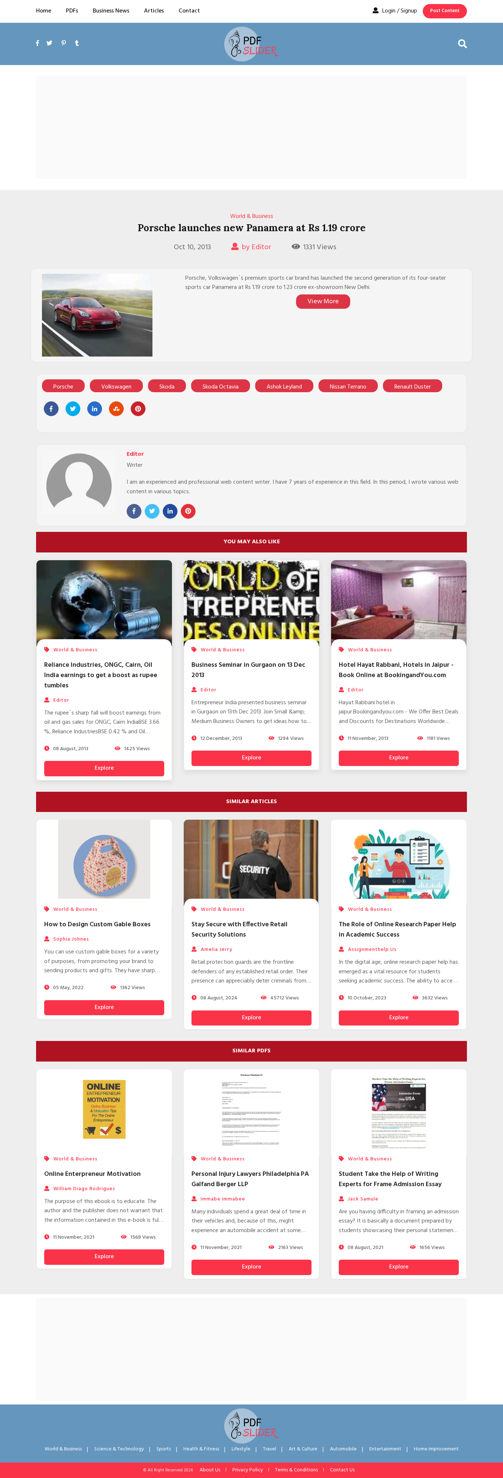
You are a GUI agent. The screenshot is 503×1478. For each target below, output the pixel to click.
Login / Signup (399, 11)
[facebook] (39, 52)
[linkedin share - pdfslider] (94, 408)
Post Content (445, 11)
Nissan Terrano (348, 387)
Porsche (63, 387)
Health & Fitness (201, 1449)
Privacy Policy (247, 1470)
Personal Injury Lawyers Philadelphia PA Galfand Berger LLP (250, 1179)
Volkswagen (116, 387)
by (256, 247)
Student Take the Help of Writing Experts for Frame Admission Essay (390, 1179)
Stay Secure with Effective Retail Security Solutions (239, 929)
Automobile (343, 1449)
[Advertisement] (251, 127)
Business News (111, 11)
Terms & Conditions (296, 1470)
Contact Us (342, 1470)
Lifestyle (241, 1449)
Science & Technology (119, 1449)
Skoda (167, 387)
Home (43, 11)
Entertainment (385, 1449)
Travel (269, 1449)
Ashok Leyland (284, 387)
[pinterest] (64, 43)
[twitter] (49, 43)
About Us (210, 1470)
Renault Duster (412, 387)
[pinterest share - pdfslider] (138, 408)
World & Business (251, 216)
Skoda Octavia (221, 387)
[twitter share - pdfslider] (73, 408)
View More (323, 301)
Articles (154, 11)
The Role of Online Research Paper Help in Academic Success (397, 929)
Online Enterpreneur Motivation (92, 1174)
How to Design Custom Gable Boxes (97, 924)
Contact (189, 11)
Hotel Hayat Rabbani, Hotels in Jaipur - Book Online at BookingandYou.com (396, 670)
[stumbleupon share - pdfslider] (116, 408)
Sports (163, 1449)
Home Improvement (436, 1449)
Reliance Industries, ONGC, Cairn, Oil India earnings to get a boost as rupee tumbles (100, 675)
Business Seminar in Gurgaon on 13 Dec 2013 (248, 670)
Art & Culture (303, 1449)
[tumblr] (76, 43)
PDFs (72, 11)
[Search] (462, 43)
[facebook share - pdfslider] (51, 408)
